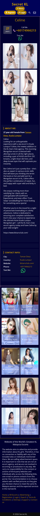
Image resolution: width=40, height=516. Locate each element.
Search (24, 497)
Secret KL (20, 4)
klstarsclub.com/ (27, 263)
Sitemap (16, 500)
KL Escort (7, 237)
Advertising (24, 495)
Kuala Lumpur (15, 135)
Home (4, 495)
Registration (7, 497)
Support (25, 500)
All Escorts (13, 495)
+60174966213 (26, 30)
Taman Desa (25, 256)
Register (11, 12)
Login (23, 12)
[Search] (30, 13)
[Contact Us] (35, 13)
